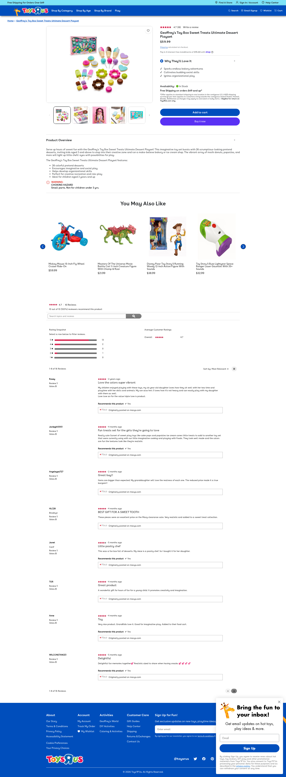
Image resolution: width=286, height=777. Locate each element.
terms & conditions (206, 736)
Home (10, 21)
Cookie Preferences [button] (57, 743)
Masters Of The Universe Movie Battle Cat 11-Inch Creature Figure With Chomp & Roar (117, 266)
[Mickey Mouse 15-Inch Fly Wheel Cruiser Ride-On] (69, 236)
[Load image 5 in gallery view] (136, 115)
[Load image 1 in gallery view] (62, 115)
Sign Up (249, 748)
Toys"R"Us (136, 772)
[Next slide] (243, 246)
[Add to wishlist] (148, 31)
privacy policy (243, 766)
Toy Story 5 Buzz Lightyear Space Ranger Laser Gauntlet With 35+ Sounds (214, 266)
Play (117, 10)
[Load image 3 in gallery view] (99, 115)
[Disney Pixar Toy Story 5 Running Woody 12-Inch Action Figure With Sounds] (167, 236)
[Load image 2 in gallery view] (80, 115)
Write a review (191, 27)
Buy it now (200, 121)
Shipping (164, 47)
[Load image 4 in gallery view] (118, 115)
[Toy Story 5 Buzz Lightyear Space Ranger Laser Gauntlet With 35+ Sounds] (217, 236)
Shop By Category (62, 10)
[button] (234, 691)
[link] (53, 305)
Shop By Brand (102, 10)
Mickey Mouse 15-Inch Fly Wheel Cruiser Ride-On (66, 265)
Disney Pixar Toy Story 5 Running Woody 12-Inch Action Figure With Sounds (165, 266)
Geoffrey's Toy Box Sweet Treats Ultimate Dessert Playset (47, 21)
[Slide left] (49, 115)
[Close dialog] (279, 701)
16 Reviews (71, 304)
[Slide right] (149, 115)
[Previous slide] (42, 246)
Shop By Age (83, 10)
